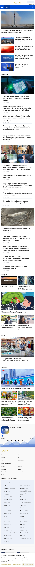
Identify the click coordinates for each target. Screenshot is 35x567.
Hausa (7, 521)
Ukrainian (25, 533)
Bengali (7, 491)
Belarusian (9, 488)
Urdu (22, 535)
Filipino (7, 510)
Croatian (8, 499)
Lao (22, 483)
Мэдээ (19, 454)
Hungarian (8, 530)
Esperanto (9, 508)
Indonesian (10, 533)
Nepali (23, 494)
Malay (25, 485)
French (7, 513)
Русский (3, 471)
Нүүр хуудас (4, 454)
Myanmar (25, 491)
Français (3, 469)
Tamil (22, 524)
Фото (3, 367)
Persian (23, 496)
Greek (7, 519)
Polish (23, 499)
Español (20, 466)
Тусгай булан (21, 460)
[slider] (2, 436)
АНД (3, 335)
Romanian (24, 508)
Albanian (7, 483)
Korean (7, 541)
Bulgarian (9, 494)
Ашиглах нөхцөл (17, 564)
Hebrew (7, 524)
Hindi (6, 527)
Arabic (7, 485)
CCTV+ (3, 474)
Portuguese (25, 502)
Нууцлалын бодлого (6, 564)
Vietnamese (25, 538)
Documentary (21, 471)
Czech (7, 502)
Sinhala (23, 516)
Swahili (24, 521)
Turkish (23, 530)
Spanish (24, 519)
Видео (4, 275)
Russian (24, 510)
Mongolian (24, 488)
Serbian (24, 513)
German (8, 516)
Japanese (8, 538)
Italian (7, 535)
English (3, 466)
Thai (22, 527)
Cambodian (8, 496)
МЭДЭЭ (4, 74)
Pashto (23, 505)
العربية (19, 469)
